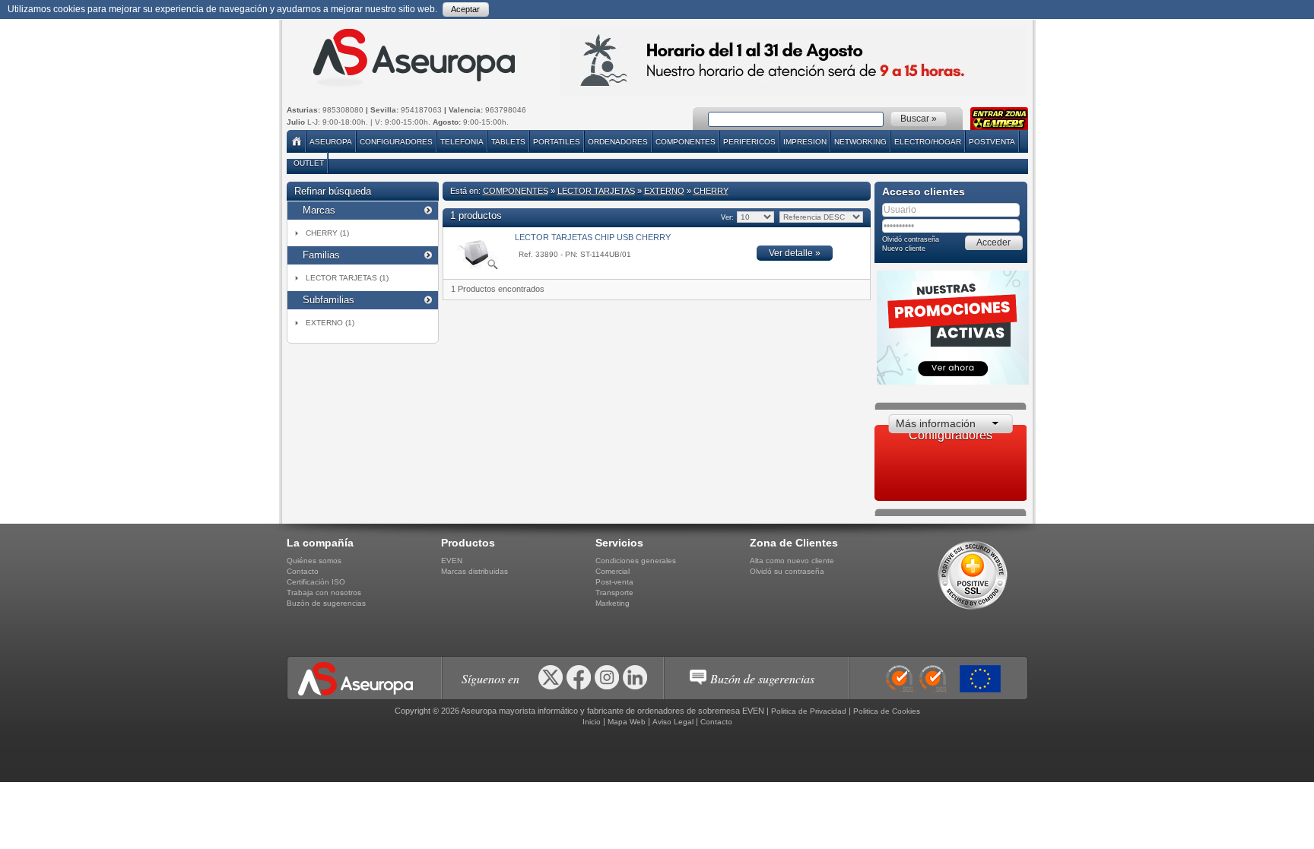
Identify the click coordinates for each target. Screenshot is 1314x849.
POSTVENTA (992, 142)
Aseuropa (330, 142)
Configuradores (396, 142)
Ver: (726, 217)
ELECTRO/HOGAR (927, 142)
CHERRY (711, 190)
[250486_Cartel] (984, 678)
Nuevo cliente (903, 248)
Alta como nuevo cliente (792, 560)
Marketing (612, 603)
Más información (936, 423)
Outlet (309, 163)
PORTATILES (556, 142)
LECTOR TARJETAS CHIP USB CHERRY (593, 237)
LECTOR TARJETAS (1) (347, 278)
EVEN (451, 560)
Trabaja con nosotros (324, 592)
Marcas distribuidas (474, 571)
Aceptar (465, 9)
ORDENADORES (618, 142)
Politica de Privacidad (808, 711)
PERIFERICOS (749, 142)
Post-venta (614, 582)
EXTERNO (664, 190)
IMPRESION (805, 142)
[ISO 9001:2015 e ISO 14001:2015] (921, 678)
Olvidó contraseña (910, 239)
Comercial (612, 571)
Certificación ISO (316, 582)
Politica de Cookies (886, 711)
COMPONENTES (685, 142)
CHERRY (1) (327, 233)
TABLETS (508, 142)
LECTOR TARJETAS (596, 190)
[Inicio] (297, 141)
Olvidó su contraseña (787, 571)
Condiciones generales (635, 560)
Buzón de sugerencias (326, 603)
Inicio (591, 722)
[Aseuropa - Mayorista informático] (412, 57)
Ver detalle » (794, 253)
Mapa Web (627, 722)
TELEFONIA (462, 142)
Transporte (614, 592)
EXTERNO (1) (330, 322)
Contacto (303, 571)
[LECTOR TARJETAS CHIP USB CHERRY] (475, 267)
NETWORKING (860, 142)
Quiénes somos (314, 560)
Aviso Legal (673, 722)
